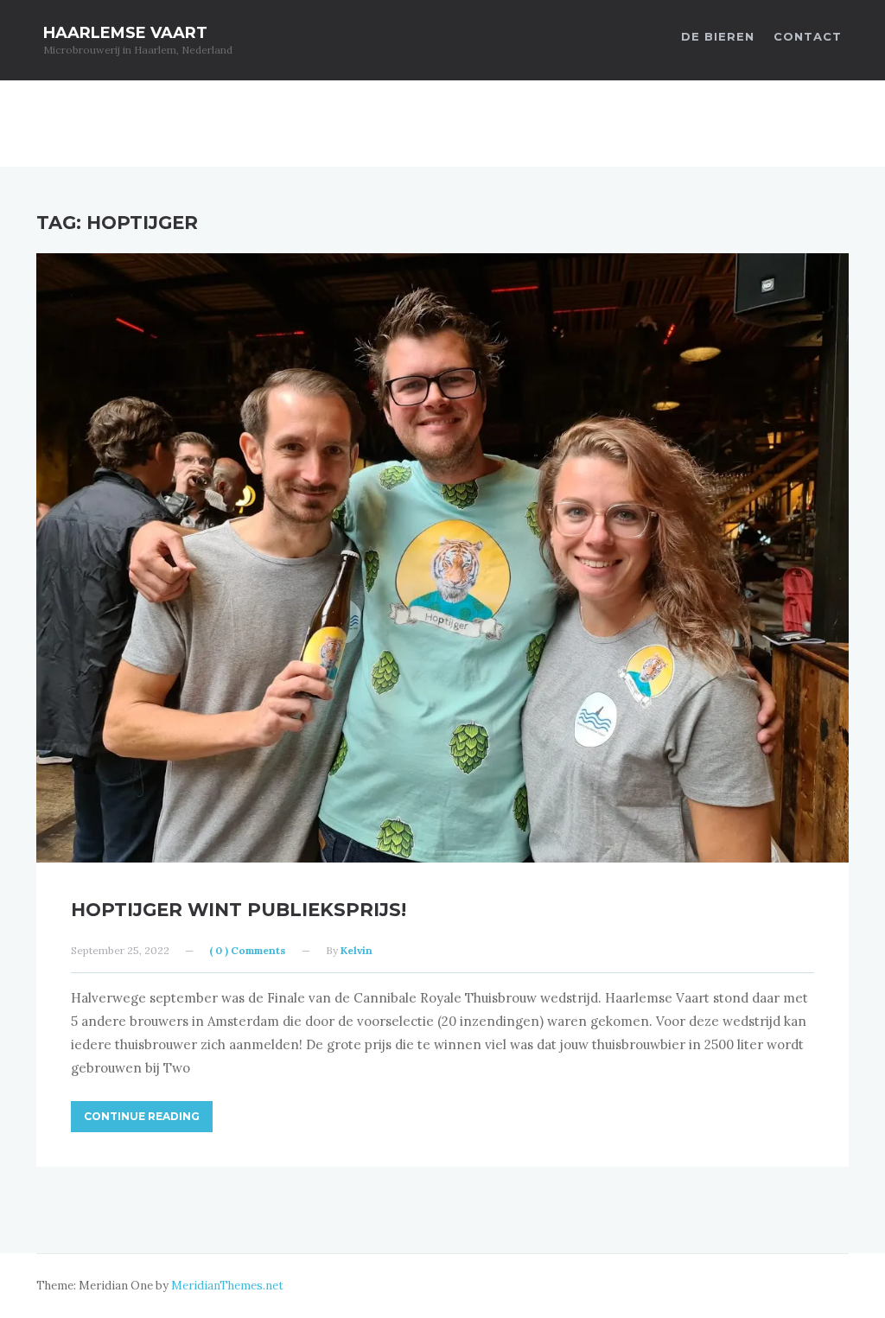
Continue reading (142, 1116)
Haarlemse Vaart (125, 33)
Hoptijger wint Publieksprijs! (238, 909)
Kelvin (356, 950)
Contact (808, 36)
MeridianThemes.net (227, 1285)
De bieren (717, 36)
